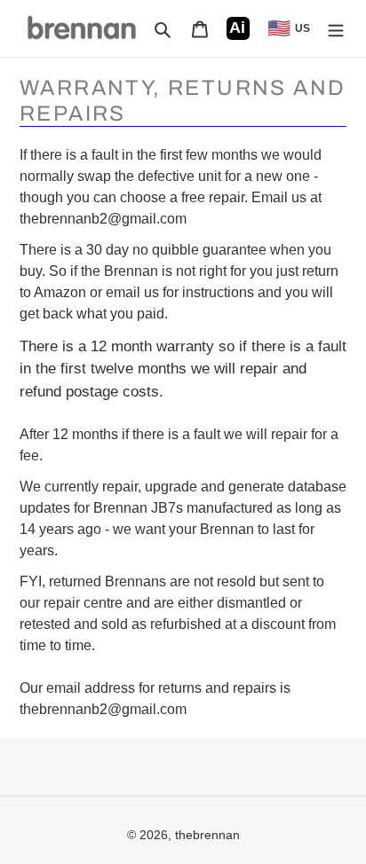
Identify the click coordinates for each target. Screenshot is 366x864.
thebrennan (207, 835)
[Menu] (335, 28)
